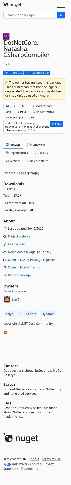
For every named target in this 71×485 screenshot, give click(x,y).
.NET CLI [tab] (10, 106)
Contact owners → (15, 291)
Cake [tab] (31, 117)
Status (9, 384)
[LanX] (7, 299)
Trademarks (29, 469)
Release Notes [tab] (39, 161)
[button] (56, 124)
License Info (16, 244)
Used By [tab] (42, 153)
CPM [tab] (8, 112)
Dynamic (48, 314)
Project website (19, 236)
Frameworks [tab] (38, 144)
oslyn (9, 314)
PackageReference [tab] (42, 106)
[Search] (61, 15)
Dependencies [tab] (18, 153)
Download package (22, 252)
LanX (15, 299)
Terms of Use (51, 459)
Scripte (31, 314)
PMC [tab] (23, 106)
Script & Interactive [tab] (43, 112)
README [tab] (14, 144)
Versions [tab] (14, 161)
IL (20, 314)
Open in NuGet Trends (24, 267)
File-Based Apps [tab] (14, 117)
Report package (19, 275)
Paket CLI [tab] (22, 112)
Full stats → (10, 189)
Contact (10, 365)
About (35, 459)
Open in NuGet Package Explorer (31, 260)
